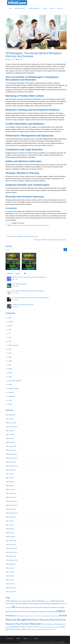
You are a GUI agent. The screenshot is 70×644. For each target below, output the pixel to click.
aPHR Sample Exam (35, 603)
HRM (14, 225)
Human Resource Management (24, 225)
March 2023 (11, 536)
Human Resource (38, 616)
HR (8, 225)
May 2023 (11, 529)
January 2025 (12, 450)
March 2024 (11, 489)
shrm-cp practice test (47, 627)
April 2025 (11, 438)
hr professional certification (29, 616)
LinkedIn (26, 638)
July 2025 (11, 430)
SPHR (10, 400)
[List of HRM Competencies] (9, 285)
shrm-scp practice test (37, 629)
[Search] (65, 249)
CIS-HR (11, 322)
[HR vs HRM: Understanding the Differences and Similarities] (9, 292)
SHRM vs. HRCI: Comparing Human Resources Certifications (28, 277)
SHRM (10, 384)
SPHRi (10, 404)
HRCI (10, 341)
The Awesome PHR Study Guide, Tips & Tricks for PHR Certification (30, 298)
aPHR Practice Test (57, 601)
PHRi (10, 377)
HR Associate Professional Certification (45, 607)
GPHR (10, 325)
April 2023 (11, 532)
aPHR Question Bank (12, 603)
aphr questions (24, 603)
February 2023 (12, 540)
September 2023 (12, 513)
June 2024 (11, 477)
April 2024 (11, 485)
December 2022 (12, 548)
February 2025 (12, 446)
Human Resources (37, 225)
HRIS (10, 353)
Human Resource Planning (45, 619)
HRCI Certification (13, 345)
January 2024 (12, 497)
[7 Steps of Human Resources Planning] (9, 306)
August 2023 (11, 517)
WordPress (61, 642)
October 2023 (12, 509)
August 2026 (11, 415)
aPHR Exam (47, 601)
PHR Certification (49, 624)
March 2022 (11, 584)
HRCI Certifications (20, 8)
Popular (10, 273)
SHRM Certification (14, 388)
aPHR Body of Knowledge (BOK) (20, 601)
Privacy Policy (10, 638)
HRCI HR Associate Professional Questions (38, 611)
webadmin (20, 59)
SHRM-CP (11, 392)
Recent (17, 273)
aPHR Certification (38, 601)
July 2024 (11, 474)
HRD (10, 349)
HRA (10, 337)
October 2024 (12, 462)
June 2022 (11, 572)
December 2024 (12, 454)
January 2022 (12, 591)
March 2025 (11, 442)
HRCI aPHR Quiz (19, 611)
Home (10, 8)
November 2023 (12, 505)
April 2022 (11, 580)
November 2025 (12, 426)
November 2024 (12, 458)
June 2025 (11, 434)
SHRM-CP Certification (27, 627)
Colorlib (51, 642)
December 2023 (12, 501)
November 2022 (12, 552)
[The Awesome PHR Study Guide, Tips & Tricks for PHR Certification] (9, 299)
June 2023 (11, 525)
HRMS (10, 361)
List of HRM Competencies (19, 284)
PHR (10, 365)
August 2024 (11, 470)
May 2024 (11, 481)
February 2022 (12, 588)
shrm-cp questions (56, 627)
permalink (46, 225)
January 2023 (12, 544)
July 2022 (11, 568)
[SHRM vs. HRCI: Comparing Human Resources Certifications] (9, 278)
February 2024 (12, 493)
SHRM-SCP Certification (15, 629)
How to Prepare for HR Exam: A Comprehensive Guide (22, 236)
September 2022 (12, 560)
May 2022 (11, 576)
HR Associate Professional (24, 607)
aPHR (10, 318)
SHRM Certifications (34, 8)
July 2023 (11, 521)
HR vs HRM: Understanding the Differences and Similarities (28, 291)
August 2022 (11, 564)
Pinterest (36, 638)
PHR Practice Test (59, 624)
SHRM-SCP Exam (26, 629)
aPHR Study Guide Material (51, 603)
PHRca (10, 369)
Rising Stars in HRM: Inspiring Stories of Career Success (49, 240)
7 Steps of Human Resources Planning (22, 304)
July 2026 (11, 419)
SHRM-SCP (12, 396)
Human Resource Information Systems (50, 616)
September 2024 (12, 466)
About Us (52, 8)
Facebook (18, 638)
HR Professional (19, 616)
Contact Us (60, 8)
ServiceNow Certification (15, 381)
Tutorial (45, 8)
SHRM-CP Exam (37, 627)
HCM (10, 329)
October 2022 (12, 556)
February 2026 (12, 423)
